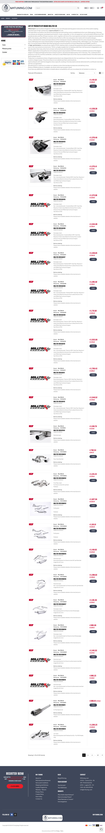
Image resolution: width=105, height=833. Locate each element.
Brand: (55, 79)
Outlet (4, 52)
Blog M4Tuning (62, 778)
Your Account (61, 785)
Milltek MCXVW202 (59, 478)
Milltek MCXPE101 (59, 430)
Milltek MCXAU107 (59, 257)
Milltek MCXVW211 (59, 705)
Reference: (56, 81)
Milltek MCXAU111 (59, 372)
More (93, 86)
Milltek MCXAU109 (59, 315)
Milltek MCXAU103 (59, 141)
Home (3, 41)
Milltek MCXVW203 (59, 503)
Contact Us (39, 799)
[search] (78, 8)
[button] (15, 786)
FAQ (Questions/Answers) (43, 780)
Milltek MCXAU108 (59, 286)
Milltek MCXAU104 (59, 170)
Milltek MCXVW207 (59, 604)
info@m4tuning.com (86, 789)
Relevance (81, 73)
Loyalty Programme (41, 787)
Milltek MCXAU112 (59, 401)
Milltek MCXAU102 (59, 113)
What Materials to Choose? (65, 799)
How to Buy (39, 796)
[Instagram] (15, 814)
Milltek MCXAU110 (59, 344)
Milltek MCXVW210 (59, 680)
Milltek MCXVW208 (59, 629)
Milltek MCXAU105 (59, 199)
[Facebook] (11, 814)
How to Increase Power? (65, 797)
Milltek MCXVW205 (59, 554)
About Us (38, 778)
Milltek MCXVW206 (59, 579)
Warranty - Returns (41, 789)
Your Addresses (62, 787)
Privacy (58, 831)
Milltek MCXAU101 (59, 84)
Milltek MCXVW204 (59, 528)
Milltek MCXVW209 (59, 654)
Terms (61, 831)
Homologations (62, 801)
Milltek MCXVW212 (59, 729)
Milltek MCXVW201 (59, 454)
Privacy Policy (40, 792)
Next (102, 755)
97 (98, 755)
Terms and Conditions (42, 783)
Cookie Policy (40, 794)
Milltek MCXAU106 (59, 228)
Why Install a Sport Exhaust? (66, 794)
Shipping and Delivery (42, 785)
